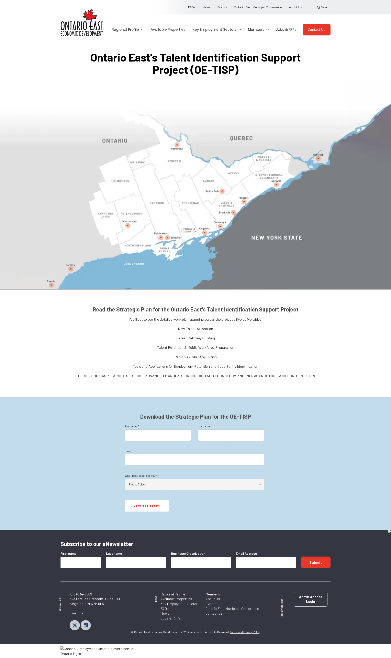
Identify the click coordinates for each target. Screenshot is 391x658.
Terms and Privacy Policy (245, 632)
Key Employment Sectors (179, 603)
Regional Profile (172, 594)
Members (212, 594)
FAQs (192, 7)
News (206, 7)
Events (222, 7)
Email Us (76, 613)
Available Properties (168, 29)
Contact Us (316, 29)
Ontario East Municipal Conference (258, 7)
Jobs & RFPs (286, 29)
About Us (295, 7)
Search (325, 7)
